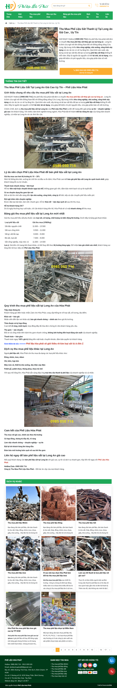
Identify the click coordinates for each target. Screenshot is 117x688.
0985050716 (104, 6)
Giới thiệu (20, 15)
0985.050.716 (16, 664)
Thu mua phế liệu (34, 15)
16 (101, 650)
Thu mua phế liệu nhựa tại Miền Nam (58, 628)
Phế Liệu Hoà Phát (24, 685)
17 (105, 650)
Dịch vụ (88, 15)
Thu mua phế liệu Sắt (87, 523)
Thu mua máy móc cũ (59, 676)
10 (92, 650)
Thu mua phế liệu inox (17, 573)
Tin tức (97, 15)
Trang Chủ (9, 15)
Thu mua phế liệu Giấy (59, 674)
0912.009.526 (27, 664)
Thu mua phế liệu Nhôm (17, 523)
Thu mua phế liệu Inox (59, 671)
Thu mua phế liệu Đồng (52, 523)
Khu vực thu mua (51, 15)
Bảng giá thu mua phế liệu (72, 15)
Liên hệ (107, 15)
